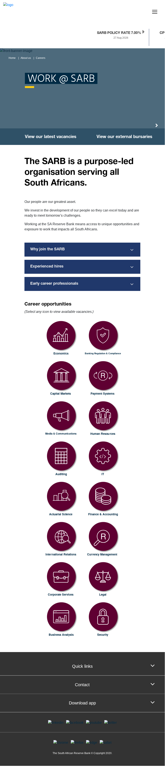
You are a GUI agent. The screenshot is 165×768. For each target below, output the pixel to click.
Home (12, 57)
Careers (40, 57)
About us (26, 57)
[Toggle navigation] (154, 12)
